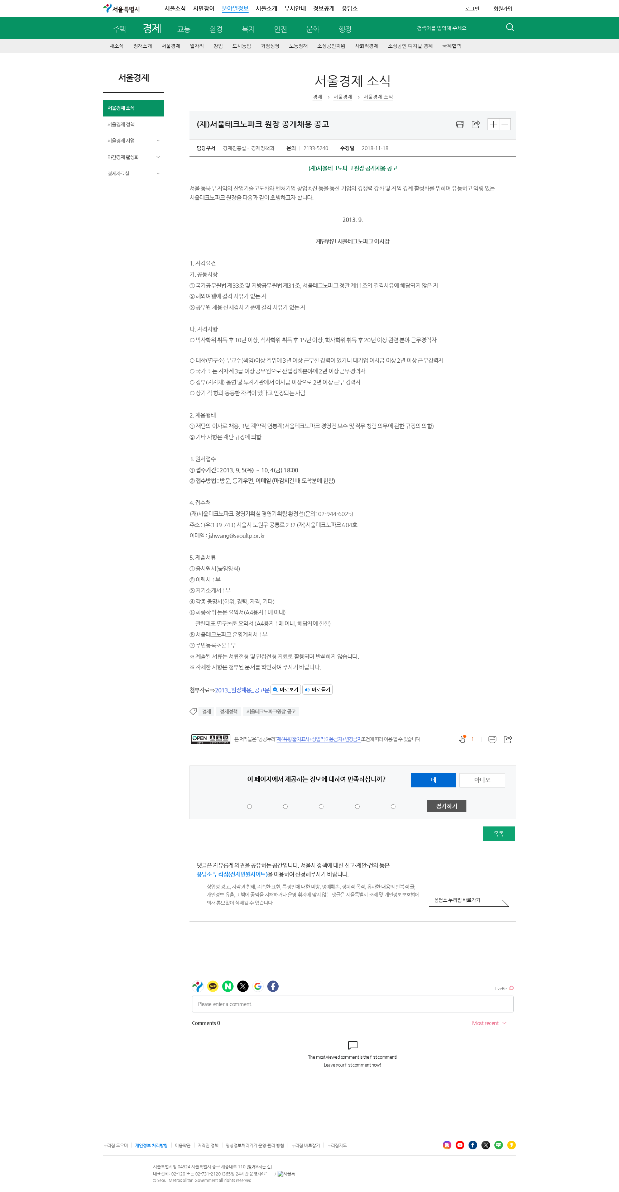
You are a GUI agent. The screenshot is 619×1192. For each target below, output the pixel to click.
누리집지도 (337, 1145)
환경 (216, 29)
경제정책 (228, 711)
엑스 (485, 1145)
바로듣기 (321, 689)
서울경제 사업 (120, 140)
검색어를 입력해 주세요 (441, 28)
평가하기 (446, 806)
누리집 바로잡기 (305, 1145)
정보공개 (324, 8)
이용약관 (183, 1145)
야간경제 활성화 (123, 157)
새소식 (117, 46)
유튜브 (460, 1145)
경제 (151, 28)
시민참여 (204, 8)
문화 (312, 29)
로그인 (472, 8)
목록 (499, 833)
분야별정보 (235, 8)
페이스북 (473, 1145)
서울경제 (171, 46)
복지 (248, 29)
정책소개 (142, 46)
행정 (345, 29)
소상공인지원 (331, 46)
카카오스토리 (511, 1145)
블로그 (498, 1145)
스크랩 (476, 124)
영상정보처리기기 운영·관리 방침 (255, 1145)
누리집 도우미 (115, 1145)
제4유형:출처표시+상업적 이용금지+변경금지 (319, 739)
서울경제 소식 (120, 108)
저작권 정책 (208, 1145)
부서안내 (295, 8)
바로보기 (289, 689)
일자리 (197, 46)
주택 (119, 29)
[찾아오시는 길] (259, 1166)
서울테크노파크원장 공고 (271, 711)
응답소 (350, 8)
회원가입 (503, 8)
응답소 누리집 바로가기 (457, 900)
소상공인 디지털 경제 (410, 46)
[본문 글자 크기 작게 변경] (505, 124)
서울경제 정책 (120, 124)
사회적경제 (366, 46)
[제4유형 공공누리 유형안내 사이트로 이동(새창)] (210, 739)
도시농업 (241, 46)
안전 (280, 29)
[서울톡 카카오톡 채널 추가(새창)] (286, 1174)
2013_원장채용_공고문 (242, 690)
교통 (183, 29)
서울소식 (175, 8)
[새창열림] (460, 124)
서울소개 (266, 8)
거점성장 (270, 46)
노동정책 (298, 46)
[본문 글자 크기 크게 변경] (493, 124)
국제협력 (451, 46)
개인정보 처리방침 (151, 1145)
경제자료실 (118, 173)
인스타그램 (447, 1145)
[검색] (511, 28)
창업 (218, 46)
